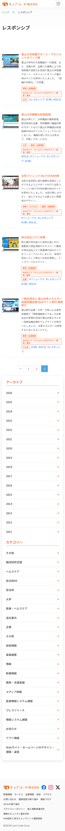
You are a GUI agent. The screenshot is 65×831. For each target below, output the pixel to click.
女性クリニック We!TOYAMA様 (40, 176)
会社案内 (11, 618)
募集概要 (11, 655)
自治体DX (11, 581)
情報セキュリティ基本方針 (16, 813)
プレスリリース (15, 710)
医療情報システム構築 (19, 701)
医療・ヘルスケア (16, 608)
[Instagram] (50, 787)
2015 (9, 495)
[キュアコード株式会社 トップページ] (21, 787)
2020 (9, 448)
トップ (5, 12)
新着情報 (11, 673)
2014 (9, 504)
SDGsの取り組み (11, 804)
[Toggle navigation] (58, 3)
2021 (9, 439)
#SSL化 (57, 99)
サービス (18, 794)
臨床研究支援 (14, 562)
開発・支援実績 (15, 682)
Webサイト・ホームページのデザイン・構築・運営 (30, 749)
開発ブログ (45, 799)
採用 (38, 794)
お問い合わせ (9, 799)
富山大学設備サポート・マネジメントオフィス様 (41, 55)
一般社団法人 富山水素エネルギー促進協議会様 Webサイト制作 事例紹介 (42, 301)
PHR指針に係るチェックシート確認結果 (22, 818)
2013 (9, 513)
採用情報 (11, 645)
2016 (9, 485)
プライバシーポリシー (14, 808)
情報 (8, 664)
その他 (10, 553)
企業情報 (29, 794)
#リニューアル (38, 156)
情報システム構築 (16, 720)
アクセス (47, 794)
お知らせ (11, 729)
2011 (9, 532)
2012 (9, 522)
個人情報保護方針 (36, 808)
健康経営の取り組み (28, 799)
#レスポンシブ (37, 99)
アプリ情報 (12, 738)
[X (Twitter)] (58, 787)
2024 (9, 411)
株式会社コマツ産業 (33, 237)
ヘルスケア (12, 571)
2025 (9, 402)
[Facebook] (44, 787)
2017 (9, 476)
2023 (9, 421)
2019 (9, 458)
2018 (9, 467)
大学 (8, 599)
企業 (8, 627)
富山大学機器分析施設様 (36, 114)
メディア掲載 (14, 692)
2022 (9, 430)
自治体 (10, 590)
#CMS (49, 99)
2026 (9, 393)
